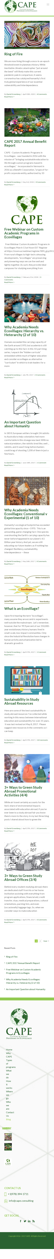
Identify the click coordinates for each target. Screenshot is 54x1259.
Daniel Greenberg (13, 94)
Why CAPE (8, 1055)
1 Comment (41, 463)
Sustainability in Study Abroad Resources (21, 701)
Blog (8, 1119)
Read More (8, 97)
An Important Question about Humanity (22, 424)
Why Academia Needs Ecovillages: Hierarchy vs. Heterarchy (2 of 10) (24, 331)
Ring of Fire (13, 54)
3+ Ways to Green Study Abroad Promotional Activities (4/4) (23, 791)
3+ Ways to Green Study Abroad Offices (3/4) (23, 878)
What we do (8, 1074)
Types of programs (8, 1063)
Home (8, 1049)
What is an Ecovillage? (21, 608)
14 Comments (42, 740)
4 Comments (42, 94)
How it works (8, 1084)
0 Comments (41, 182)
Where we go (8, 1095)
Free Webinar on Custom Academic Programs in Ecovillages (23, 233)
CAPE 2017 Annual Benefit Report (25, 143)
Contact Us (8, 1114)
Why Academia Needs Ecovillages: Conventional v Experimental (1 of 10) (25, 514)
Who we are (8, 1105)
